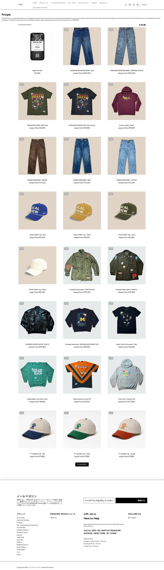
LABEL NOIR (20, 537)
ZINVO (19, 554)
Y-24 (18, 552)
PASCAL (19, 542)
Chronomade (21, 518)
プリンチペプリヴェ (21, 4)
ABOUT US (53, 518)
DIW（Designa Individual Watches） (28, 525)
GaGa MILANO (21, 527)
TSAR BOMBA (21, 549)
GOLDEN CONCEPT (23, 530)
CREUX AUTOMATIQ (23, 520)
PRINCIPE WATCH (22, 545)
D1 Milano (20, 523)
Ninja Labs (20, 540)
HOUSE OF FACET (22, 532)
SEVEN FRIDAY (21, 547)
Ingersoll (19, 535)
